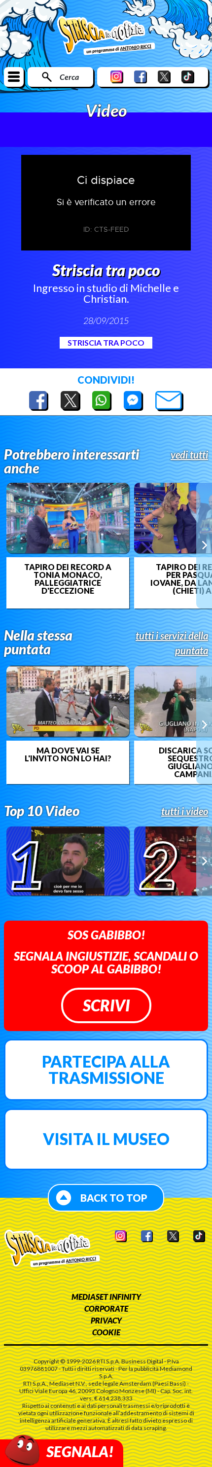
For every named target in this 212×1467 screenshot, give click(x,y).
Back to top (113, 1198)
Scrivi (106, 1005)
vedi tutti (189, 455)
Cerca (69, 76)
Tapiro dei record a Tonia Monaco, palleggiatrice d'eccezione (67, 579)
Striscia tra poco (106, 342)
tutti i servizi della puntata (172, 643)
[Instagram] (116, 76)
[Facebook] (140, 76)
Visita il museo (106, 1138)
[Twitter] (164, 76)
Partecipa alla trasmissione (106, 1070)
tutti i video (184, 811)
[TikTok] (187, 76)
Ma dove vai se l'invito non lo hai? (68, 754)
